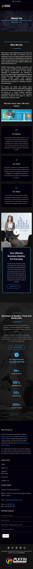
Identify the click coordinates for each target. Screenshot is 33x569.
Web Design (4, 473)
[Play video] (16, 232)
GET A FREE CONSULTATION (16, 359)
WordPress (22, 552)
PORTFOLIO (4, 477)
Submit (6, 536)
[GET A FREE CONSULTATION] (16, 355)
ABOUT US (4, 468)
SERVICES (4, 471)
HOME (3, 464)
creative (8, 436)
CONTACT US (5, 480)
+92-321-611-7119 (10, 504)
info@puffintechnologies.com (13, 500)
